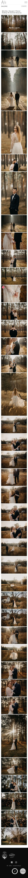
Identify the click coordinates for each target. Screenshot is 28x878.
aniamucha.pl (17, 865)
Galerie (24, 6)
